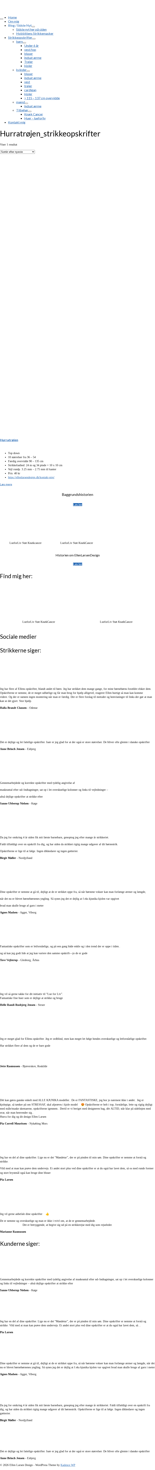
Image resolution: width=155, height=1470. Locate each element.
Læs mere (6, 484)
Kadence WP (68, 1465)
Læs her (77, 504)
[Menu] (1, 19)
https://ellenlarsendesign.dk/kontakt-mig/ (31, 477)
